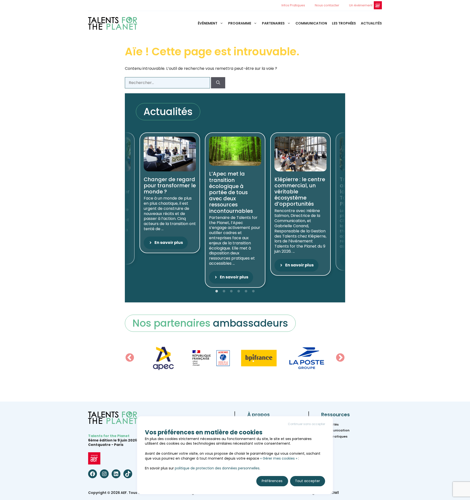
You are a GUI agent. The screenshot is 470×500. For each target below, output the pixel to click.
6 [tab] (253, 291)
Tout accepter (307, 480)
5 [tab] (246, 291)
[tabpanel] (235, 210)
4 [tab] (238, 291)
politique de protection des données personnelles (217, 468)
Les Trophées (344, 23)
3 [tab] (231, 291)
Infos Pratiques (293, 5)
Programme (239, 23)
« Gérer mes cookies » (278, 458)
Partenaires (273, 23)
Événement (207, 23)
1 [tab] (216, 291)
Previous (130, 358)
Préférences (272, 480)
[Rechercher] (218, 82)
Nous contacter (327, 5)
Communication (311, 23)
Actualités (371, 23)
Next (340, 358)
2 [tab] (224, 291)
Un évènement (361, 5)
